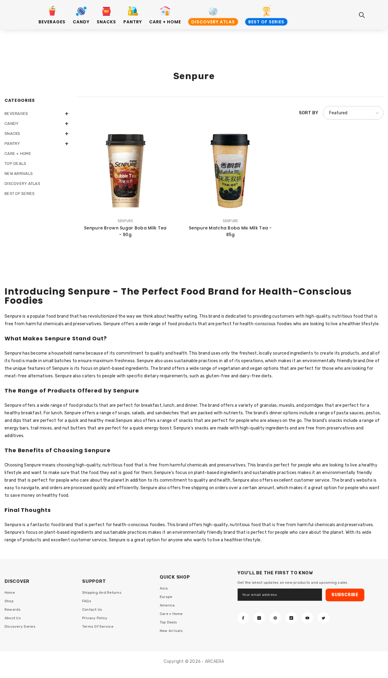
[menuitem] (36, 114)
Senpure (125, 220)
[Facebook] (243, 618)
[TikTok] (291, 618)
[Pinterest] (275, 618)
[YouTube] (307, 618)
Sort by (308, 112)
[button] (36, 114)
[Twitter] (323, 618)
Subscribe (344, 594)
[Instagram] (259, 618)
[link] (52, 11)
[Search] (362, 15)
